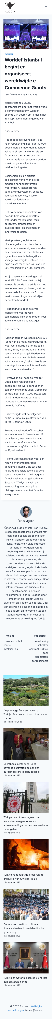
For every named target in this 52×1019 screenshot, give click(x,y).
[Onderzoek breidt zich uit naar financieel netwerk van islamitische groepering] (26, 904)
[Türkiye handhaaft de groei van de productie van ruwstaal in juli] (26, 855)
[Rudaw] (9, 7)
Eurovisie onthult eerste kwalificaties (13, 642)
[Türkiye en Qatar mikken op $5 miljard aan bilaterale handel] (26, 957)
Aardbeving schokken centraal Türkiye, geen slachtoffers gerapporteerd (39, 648)
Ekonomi (9, 54)
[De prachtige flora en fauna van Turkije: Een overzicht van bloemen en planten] (26, 690)
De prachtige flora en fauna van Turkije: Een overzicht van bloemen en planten (25, 714)
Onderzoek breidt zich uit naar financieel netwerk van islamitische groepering (23, 928)
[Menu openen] (46, 7)
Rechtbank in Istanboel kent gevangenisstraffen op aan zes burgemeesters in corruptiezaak (21, 768)
